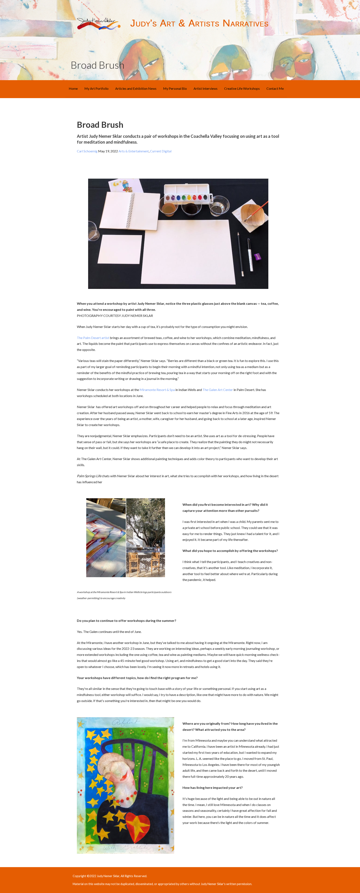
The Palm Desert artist (93, 338)
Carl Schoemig (87, 151)
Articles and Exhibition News (135, 88)
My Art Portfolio (96, 88)
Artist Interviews (206, 88)
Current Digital (160, 151)
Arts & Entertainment (133, 151)
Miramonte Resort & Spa (157, 390)
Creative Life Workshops (242, 88)
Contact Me (275, 88)
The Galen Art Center (217, 390)
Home (73, 88)
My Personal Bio (175, 88)
